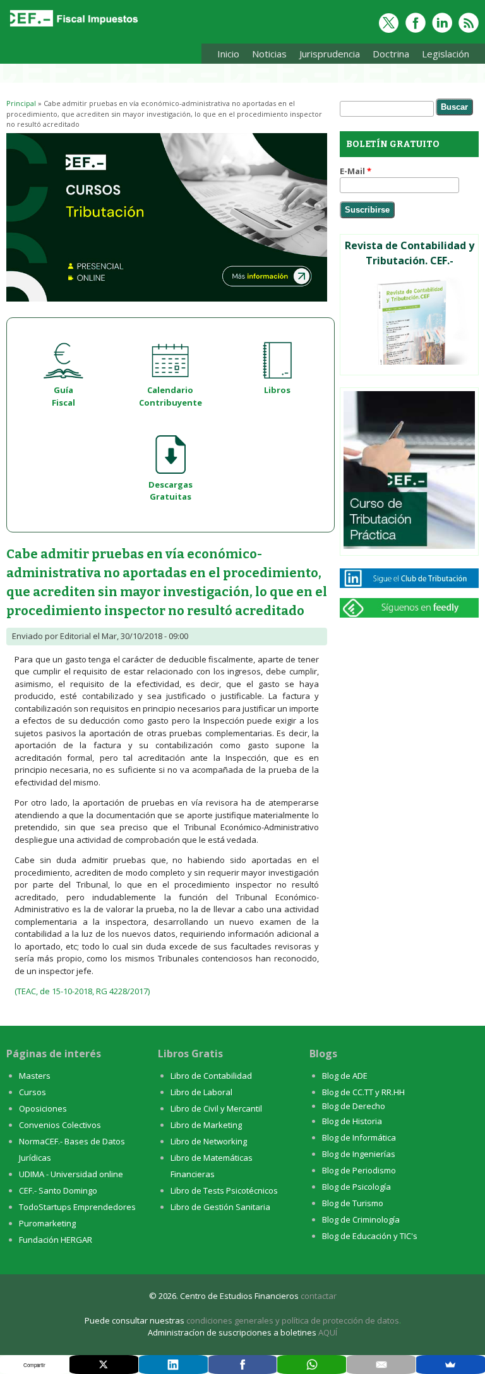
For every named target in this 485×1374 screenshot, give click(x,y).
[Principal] (72, 26)
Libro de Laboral (201, 1092)
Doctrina (387, 55)
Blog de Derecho (353, 1106)
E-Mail (355, 171)
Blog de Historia (352, 1121)
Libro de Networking (209, 1141)
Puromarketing (47, 1223)
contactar (319, 1295)
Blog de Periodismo (359, 1170)
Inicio (228, 53)
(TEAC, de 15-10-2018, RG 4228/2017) (82, 991)
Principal (21, 103)
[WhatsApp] (311, 1364)
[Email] (381, 1364)
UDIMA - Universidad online (71, 1174)
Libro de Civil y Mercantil (216, 1108)
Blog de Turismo (352, 1203)
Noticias (269, 53)
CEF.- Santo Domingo (58, 1190)
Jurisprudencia (326, 55)
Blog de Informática (359, 1137)
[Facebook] (242, 1364)
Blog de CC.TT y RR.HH (363, 1092)
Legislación (442, 55)
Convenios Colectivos (60, 1124)
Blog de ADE (345, 1075)
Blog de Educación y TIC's (369, 1236)
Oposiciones (43, 1108)
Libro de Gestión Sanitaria (220, 1207)
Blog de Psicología (356, 1186)
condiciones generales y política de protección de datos (292, 1320)
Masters (35, 1075)
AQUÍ (327, 1332)
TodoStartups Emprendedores (77, 1207)
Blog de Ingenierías (358, 1154)
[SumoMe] (450, 1364)
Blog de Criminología (361, 1219)
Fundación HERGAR (55, 1239)
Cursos (32, 1092)
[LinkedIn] (173, 1364)
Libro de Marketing (206, 1124)
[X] (103, 1364)
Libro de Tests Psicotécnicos (224, 1190)
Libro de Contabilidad (211, 1075)
